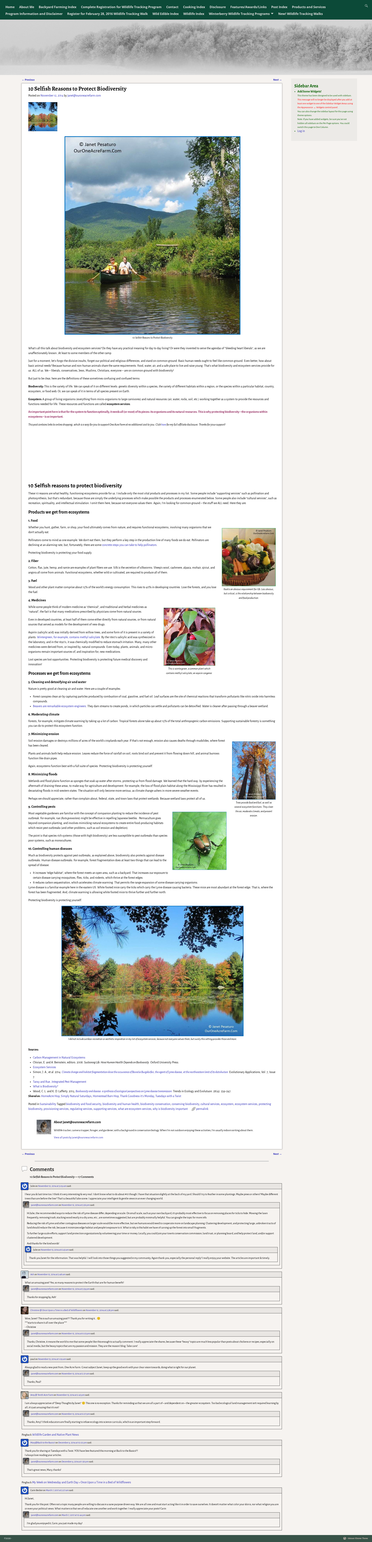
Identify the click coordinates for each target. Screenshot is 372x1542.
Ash (32, 1274)
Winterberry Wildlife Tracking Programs (239, 14)
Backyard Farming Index (57, 7)
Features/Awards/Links (248, 7)
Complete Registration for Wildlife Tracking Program (121, 7)
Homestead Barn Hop (106, 1096)
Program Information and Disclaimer (34, 14)
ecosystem (227, 1104)
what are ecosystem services (134, 1108)
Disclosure (218, 7)
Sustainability (48, 1104)
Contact (172, 7)
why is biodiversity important (170, 1108)
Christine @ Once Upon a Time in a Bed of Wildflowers (56, 1310)
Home (10, 7)
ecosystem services (246, 1104)
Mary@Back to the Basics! (42, 1442)
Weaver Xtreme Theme (358, 1538)
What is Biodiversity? (45, 1086)
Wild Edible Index (165, 14)
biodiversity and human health (120, 1104)
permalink (202, 1108)
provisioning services (56, 1108)
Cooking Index (194, 7)
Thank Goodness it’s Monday (137, 1096)
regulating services (81, 1108)
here (163, 424)
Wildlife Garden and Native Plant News (55, 1434)
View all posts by (78, 1137)
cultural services (210, 1104)
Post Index (279, 7)
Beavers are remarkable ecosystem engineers (59, 706)
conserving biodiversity (185, 1104)
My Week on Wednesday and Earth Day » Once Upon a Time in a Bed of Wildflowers (81, 1482)
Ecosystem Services (44, 1067)
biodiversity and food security (83, 1104)
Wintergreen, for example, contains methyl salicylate (68, 637)
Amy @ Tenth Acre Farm (41, 1395)
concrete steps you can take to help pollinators (129, 544)
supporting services (105, 1108)
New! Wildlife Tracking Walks (300, 14)
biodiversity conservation (155, 1104)
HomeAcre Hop (50, 1096)
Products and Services (309, 7)
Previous (28, 79)
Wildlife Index (193, 14)
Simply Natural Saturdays (76, 1096)
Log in (301, 131)
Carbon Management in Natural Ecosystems (59, 1057)
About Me (26, 7)
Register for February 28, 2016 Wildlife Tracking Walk (107, 14)
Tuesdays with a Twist (168, 1096)
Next (277, 79)
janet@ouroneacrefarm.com (44, 1205)
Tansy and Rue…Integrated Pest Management (59, 1081)
